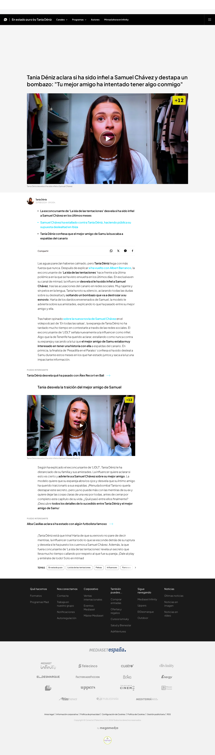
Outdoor (143, 617)
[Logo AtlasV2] (68, 698)
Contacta (62, 595)
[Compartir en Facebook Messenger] (125, 251)
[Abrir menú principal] (209, 19)
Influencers (112, 567)
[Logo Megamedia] (109, 728)
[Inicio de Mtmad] (5, 19)
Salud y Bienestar (121, 625)
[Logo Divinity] (167, 666)
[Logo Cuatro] (127, 666)
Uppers (142, 605)
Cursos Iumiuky (120, 619)
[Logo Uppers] (88, 688)
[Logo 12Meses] (166, 688)
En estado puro (55, 567)
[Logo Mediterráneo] (147, 699)
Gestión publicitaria (156, 714)
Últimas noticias (173, 595)
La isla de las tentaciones (79, 567)
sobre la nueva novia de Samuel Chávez (89, 318)
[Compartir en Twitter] (118, 251)
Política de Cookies (136, 714)
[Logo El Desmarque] (48, 677)
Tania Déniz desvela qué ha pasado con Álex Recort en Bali (65, 375)
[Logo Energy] (166, 677)
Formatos (36, 595)
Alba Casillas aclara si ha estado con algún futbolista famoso (67, 524)
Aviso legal (49, 714)
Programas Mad (39, 602)
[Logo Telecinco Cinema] (127, 688)
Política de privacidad (90, 714)
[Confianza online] (107, 743)
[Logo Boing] (127, 677)
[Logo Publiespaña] (107, 699)
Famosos (126, 567)
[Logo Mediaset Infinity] (48, 666)
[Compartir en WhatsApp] (111, 251)
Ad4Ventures (118, 631)
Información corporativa (67, 714)
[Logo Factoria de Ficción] (88, 677)
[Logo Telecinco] (87, 666)
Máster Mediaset (93, 615)
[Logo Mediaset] (107, 651)
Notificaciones (66, 612)
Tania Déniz (41, 199)
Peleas (99, 567)
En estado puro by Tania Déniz (32, 19)
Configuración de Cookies (113, 714)
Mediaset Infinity (147, 599)
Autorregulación (66, 618)
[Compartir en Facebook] (132, 251)
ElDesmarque (146, 611)
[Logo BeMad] (48, 688)
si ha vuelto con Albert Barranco (110, 268)
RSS (169, 714)
